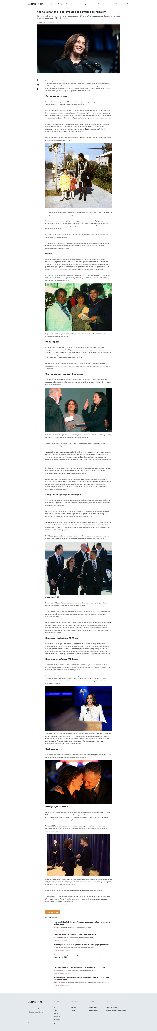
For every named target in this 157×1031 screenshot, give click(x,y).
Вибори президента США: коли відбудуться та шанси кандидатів (79, 967)
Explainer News (93, 1010)
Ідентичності (95, 4)
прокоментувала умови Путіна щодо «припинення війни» (68, 879)
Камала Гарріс (64, 906)
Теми (53, 4)
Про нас (40, 1009)
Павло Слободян (41, 22)
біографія (53, 906)
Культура (84, 4)
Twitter (73, 1010)
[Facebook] (109, 4)
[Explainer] (35, 3)
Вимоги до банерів (111, 1007)
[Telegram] (112, 4)
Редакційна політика (36, 1012)
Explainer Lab (92, 1007)
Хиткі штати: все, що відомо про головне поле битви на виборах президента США (78, 956)
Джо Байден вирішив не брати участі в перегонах (78, 86)
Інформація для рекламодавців (116, 1010)
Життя (68, 4)
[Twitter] (116, 4)
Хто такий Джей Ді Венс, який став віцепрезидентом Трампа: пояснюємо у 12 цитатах (82, 923)
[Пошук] (127, 3)
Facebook (74, 1007)
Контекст (75, 4)
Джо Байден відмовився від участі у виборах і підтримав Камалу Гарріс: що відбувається (82, 978)
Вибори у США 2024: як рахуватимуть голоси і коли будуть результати (81, 944)
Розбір (60, 4)
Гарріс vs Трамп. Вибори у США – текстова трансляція (75, 934)
